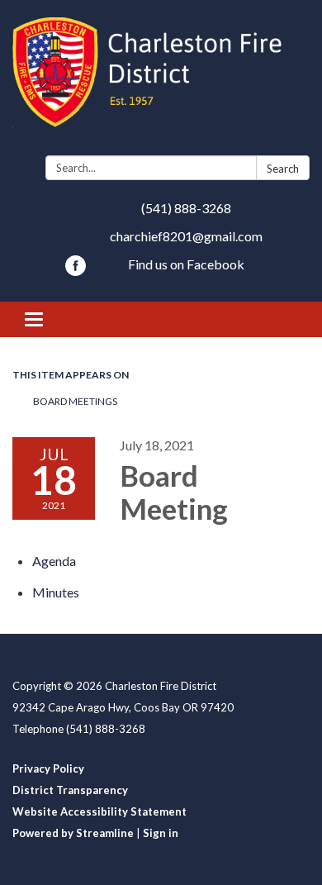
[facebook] (75, 270)
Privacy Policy (48, 768)
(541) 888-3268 (186, 208)
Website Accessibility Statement (99, 811)
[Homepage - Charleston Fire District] (161, 81)
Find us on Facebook (186, 264)
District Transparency (70, 790)
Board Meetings (75, 401)
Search (283, 168)
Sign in (160, 833)
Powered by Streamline (73, 833)
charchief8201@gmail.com (186, 236)
